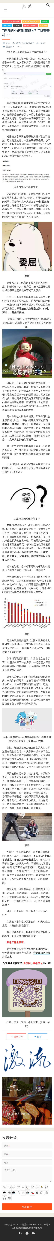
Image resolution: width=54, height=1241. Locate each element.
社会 (8, 43)
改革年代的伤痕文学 (31, 21)
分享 (39, 1036)
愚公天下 (10, 46)
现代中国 (7, 25)
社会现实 (17, 25)
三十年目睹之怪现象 (11, 21)
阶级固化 (43, 25)
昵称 (7, 1146)
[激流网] (27, 5)
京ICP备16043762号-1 (39, 1224)
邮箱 (7, 1154)
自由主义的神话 (30, 25)
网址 (6, 1162)
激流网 (25, 1224)
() (18, 1036)
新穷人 (45, 21)
